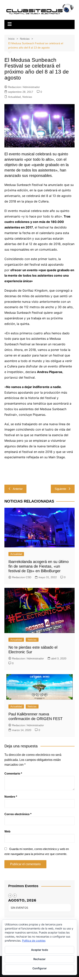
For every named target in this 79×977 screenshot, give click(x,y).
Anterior (18, 488)
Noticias (27, 96)
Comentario (13, 773)
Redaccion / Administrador (24, 87)
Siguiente (60, 488)
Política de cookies (33, 940)
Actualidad (14, 96)
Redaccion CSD (21, 577)
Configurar (39, 968)
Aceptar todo (39, 949)
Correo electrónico (17, 814)
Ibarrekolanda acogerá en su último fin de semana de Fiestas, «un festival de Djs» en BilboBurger (38, 566)
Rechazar (39, 959)
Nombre (10, 796)
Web (7, 831)
